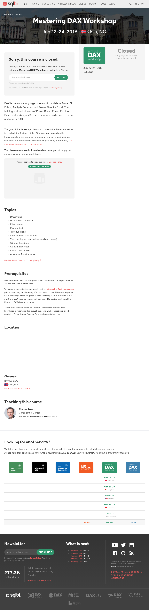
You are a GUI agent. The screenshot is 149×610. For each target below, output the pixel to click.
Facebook (115, 553)
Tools (102, 4)
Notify (61, 77)
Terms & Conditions (122, 575)
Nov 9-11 (109, 495)
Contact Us (117, 578)
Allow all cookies (39, 167)
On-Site (86, 522)
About (113, 4)
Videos (82, 4)
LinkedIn (132, 545)
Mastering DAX (76, 550)
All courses (15, 14)
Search (130, 4)
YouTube (115, 545)
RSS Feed (132, 553)
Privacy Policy (35, 558)
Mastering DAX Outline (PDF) (21, 260)
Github (124, 553)
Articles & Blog (67, 4)
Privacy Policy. (57, 88)
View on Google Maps (16, 389)
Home (25, 4)
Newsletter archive (38, 580)
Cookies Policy (55, 162)
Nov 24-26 (109, 504)
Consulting (48, 4)
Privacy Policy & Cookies (125, 572)
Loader (113, 566)
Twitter (124, 545)
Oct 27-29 (109, 486)
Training (34, 4)
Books (93, 4)
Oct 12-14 (109, 477)
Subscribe (45, 552)
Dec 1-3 (109, 513)
